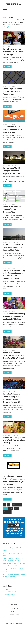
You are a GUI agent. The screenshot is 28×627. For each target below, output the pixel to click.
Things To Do (15, 166)
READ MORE (7, 67)
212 (10, 508)
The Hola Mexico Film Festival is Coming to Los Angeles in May (12, 129)
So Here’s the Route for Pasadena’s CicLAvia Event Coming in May (13, 209)
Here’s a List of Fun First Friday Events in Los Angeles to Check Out (12, 171)
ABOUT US (14, 605)
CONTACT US (14, 608)
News (13, 47)
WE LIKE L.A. (14, 4)
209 (14, 505)
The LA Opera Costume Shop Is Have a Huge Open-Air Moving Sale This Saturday (14, 316)
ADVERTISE (14, 612)
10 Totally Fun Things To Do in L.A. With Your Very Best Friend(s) (14, 440)
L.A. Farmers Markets (10, 592)
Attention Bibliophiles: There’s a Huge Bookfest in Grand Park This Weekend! (13, 355)
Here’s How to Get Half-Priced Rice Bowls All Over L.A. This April (13, 52)
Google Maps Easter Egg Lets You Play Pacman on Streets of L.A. (12, 91)
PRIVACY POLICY (14, 615)
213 (16, 508)
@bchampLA (10, 27)
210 (20, 505)
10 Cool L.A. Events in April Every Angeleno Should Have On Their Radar (14, 247)
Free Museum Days (10, 589)
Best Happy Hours (10, 594)
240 (5, 512)
